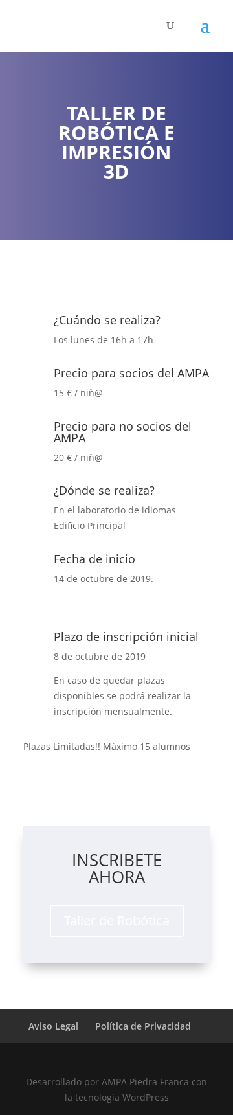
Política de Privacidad (143, 1026)
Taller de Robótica (117, 920)
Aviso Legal (53, 1026)
